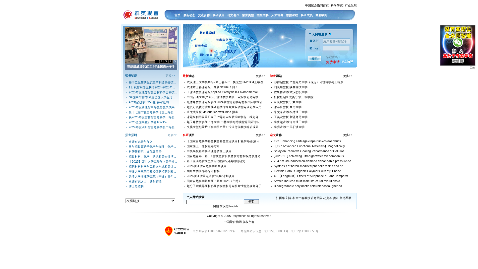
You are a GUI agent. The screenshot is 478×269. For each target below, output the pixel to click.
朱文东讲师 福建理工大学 (290, 112)
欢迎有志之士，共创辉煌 (145, 181)
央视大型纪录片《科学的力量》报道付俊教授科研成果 (222, 127)
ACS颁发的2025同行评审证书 (149, 102)
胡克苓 (327, 198)
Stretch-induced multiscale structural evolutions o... (308, 181)
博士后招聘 (136, 186)
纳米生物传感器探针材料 (203, 171)
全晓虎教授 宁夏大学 (287, 102)
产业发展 (351, 5)
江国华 (280, 198)
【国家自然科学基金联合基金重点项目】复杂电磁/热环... (224, 141)
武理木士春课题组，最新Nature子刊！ (212, 87)
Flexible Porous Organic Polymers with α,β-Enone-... (309, 171)
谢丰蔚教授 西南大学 (287, 107)
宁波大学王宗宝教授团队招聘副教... (152, 171)
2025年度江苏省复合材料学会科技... (153, 92)
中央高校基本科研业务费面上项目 (209, 151)
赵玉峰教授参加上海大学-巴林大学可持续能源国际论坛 (223, 122)
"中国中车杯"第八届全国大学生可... (152, 97)
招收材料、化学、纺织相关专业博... (152, 156)
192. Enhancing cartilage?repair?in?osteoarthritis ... (309, 141)
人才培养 (277, 15)
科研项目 (219, 15)
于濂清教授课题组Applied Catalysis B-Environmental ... (224, 92)
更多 (169, 75)
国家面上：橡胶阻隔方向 (203, 146)
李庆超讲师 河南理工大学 (290, 122)
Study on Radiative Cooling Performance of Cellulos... (310, 151)
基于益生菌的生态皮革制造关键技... (152, 82)
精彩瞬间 (321, 15)
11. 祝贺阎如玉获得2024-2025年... (152, 87)
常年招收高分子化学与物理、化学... (152, 146)
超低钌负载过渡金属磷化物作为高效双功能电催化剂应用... (225, 107)
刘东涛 (290, 198)
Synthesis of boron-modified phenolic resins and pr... (309, 166)
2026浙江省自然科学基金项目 (207, 166)
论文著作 (233, 15)
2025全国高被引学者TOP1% (148, 122)
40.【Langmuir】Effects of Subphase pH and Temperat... (312, 176)
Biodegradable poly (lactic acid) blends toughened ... (309, 186)
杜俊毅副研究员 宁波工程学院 (293, 97)
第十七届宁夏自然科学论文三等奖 (151, 112)
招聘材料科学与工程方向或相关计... (152, 166)
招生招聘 (263, 15)
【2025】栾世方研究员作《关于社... (153, 161)
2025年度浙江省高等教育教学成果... (153, 107)
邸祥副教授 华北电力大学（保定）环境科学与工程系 (308, 82)
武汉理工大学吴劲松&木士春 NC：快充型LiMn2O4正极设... (226, 82)
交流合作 (204, 15)
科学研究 (337, 5)
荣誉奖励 (248, 15)
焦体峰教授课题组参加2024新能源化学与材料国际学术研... (226, 102)
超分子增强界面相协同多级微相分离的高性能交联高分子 (224, 186)
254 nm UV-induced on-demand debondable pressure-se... (314, 161)
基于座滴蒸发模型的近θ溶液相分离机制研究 (216, 161)
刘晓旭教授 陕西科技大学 (290, 87)
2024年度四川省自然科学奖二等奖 (152, 127)
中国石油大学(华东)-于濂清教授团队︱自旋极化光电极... (224, 97)
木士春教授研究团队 (309, 198)
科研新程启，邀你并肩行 (145, 151)
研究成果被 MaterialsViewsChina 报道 (212, 112)
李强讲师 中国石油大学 (289, 127)
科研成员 (307, 15)
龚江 (336, 198)
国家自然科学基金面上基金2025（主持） (214, 181)
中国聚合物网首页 (317, 5)
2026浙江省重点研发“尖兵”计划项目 (211, 176)
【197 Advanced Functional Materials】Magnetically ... (311, 146)
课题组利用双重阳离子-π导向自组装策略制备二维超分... (224, 117)
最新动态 (189, 15)
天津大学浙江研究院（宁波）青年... (152, 176)
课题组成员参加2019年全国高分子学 (151, 66)
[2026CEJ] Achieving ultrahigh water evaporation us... (310, 156)
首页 (177, 15)
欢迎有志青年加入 (141, 141)
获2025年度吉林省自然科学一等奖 (152, 117)
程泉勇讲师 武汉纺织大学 (290, 92)
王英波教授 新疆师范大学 (290, 117)
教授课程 (292, 15)
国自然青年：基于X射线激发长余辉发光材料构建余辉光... (225, 156)
